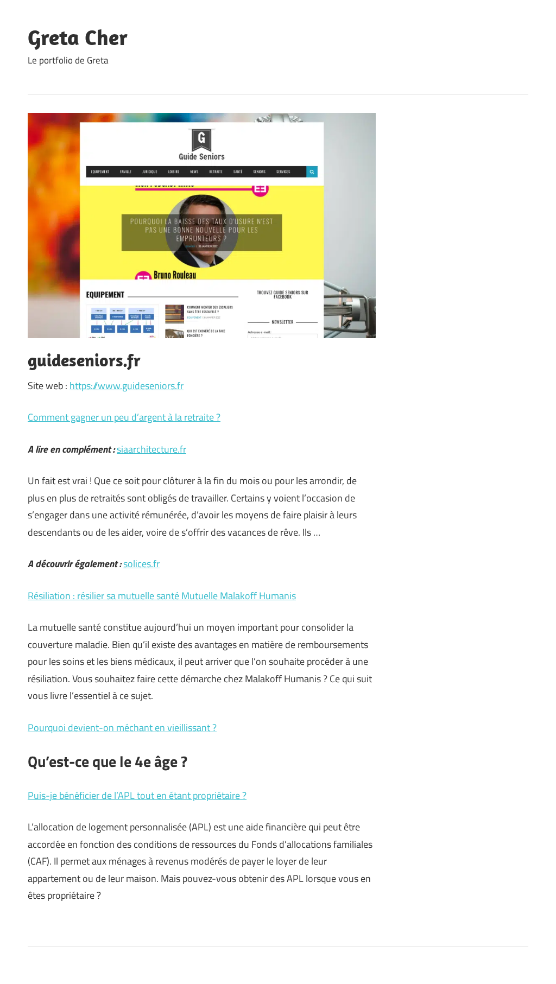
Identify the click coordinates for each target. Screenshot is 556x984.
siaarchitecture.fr (151, 449)
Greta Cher (78, 36)
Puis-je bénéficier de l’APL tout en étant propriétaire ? (137, 795)
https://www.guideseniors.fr (127, 385)
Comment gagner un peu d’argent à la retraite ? (124, 417)
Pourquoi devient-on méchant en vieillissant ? (122, 727)
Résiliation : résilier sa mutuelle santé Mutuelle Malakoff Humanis (162, 595)
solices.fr (141, 563)
